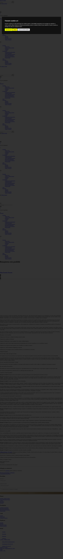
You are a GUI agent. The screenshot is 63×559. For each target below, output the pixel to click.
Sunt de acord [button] (9, 29)
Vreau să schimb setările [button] (24, 29)
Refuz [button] (15, 29)
